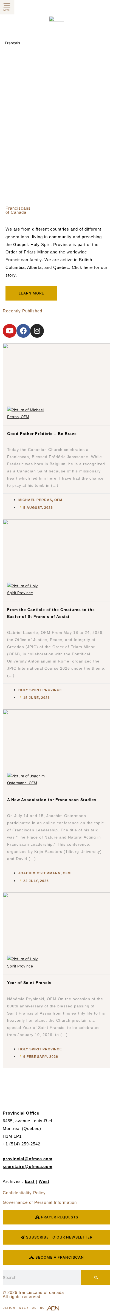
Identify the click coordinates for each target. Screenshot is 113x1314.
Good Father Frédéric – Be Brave (42, 434)
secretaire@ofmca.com (27, 1166)
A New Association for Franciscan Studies (52, 800)
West (44, 1181)
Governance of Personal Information (40, 1202)
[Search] (95, 1277)
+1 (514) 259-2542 (21, 1144)
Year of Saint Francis (29, 983)
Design (9, 1308)
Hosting (37, 1308)
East (30, 1181)
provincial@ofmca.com (27, 1158)
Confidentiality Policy (24, 1192)
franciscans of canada (41, 1292)
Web (22, 1308)
